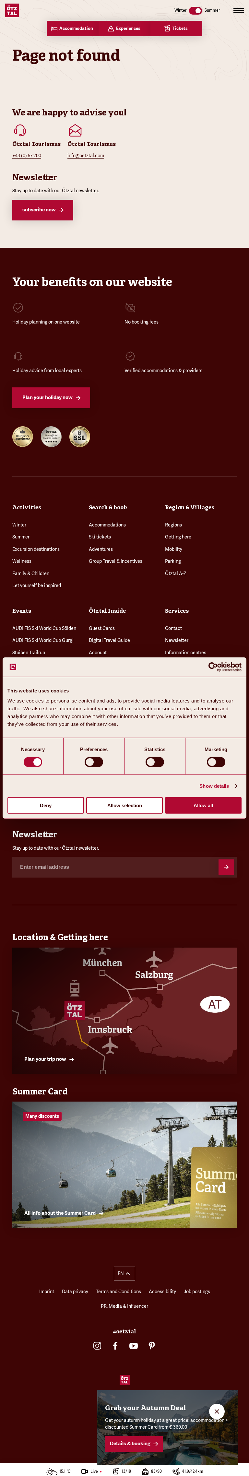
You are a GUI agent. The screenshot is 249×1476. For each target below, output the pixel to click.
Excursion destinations (36, 549)
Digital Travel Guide (109, 640)
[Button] (226, 867)
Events (21, 610)
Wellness (21, 561)
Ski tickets (100, 537)
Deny (46, 805)
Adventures (101, 549)
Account (98, 652)
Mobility (173, 549)
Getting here (178, 537)
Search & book (108, 507)
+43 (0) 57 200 (26, 156)
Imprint (46, 1291)
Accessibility (162, 1291)
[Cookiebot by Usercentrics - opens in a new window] (213, 667)
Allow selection (124, 805)
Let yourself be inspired (36, 585)
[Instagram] (97, 1346)
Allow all (203, 805)
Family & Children (30, 573)
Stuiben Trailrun (28, 652)
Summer (21, 537)
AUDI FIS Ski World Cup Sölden (44, 628)
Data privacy (75, 1291)
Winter (19, 525)
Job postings (197, 1291)
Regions (173, 525)
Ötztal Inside (107, 610)
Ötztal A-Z (175, 573)
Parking (173, 561)
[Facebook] (115, 1346)
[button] (124, 1274)
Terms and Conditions (118, 1291)
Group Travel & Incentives (115, 561)
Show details (214, 785)
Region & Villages (189, 507)
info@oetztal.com (85, 156)
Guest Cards (102, 628)
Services (177, 610)
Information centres (185, 652)
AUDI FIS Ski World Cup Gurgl (43, 640)
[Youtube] (133, 1346)
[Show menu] (238, 10)
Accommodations (107, 525)
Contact (173, 628)
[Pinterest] (152, 1346)
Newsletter (176, 640)
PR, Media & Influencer (124, 1306)
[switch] (94, 762)
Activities (26, 507)
